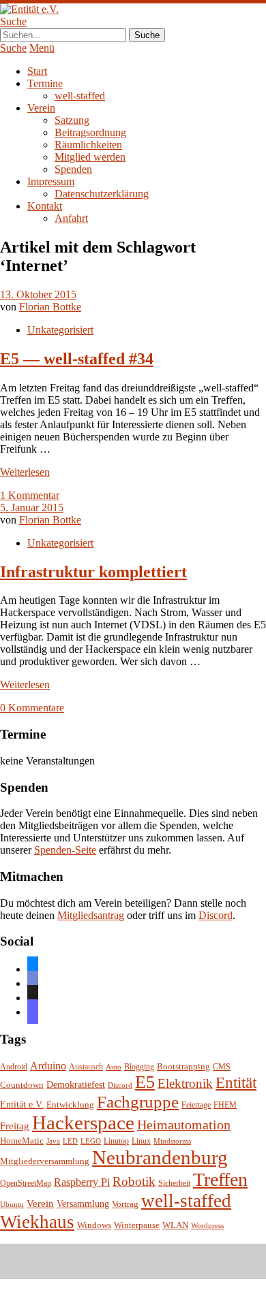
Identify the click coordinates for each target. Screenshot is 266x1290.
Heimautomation (184, 1124)
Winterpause (137, 1225)
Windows (94, 1225)
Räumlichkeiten (88, 144)
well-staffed (80, 95)
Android (13, 1067)
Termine (45, 83)
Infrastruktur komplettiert (93, 572)
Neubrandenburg (160, 1157)
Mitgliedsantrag (90, 915)
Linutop (116, 1141)
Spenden (73, 169)
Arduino (48, 1065)
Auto (113, 1067)
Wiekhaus (37, 1222)
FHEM (225, 1105)
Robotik (134, 1181)
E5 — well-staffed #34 (76, 359)
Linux (141, 1141)
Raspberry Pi (82, 1182)
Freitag (14, 1125)
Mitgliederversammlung (44, 1161)
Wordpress (207, 1225)
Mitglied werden (90, 157)
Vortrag (125, 1204)
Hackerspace (83, 1122)
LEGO (90, 1141)
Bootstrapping (183, 1066)
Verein (41, 108)
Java (53, 1141)
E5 (145, 1082)
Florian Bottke (50, 306)
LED (70, 1141)
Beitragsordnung (90, 132)
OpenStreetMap (25, 1183)
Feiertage (196, 1105)
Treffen (220, 1179)
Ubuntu (12, 1204)
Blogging (139, 1067)
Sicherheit (174, 1183)
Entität (236, 1082)
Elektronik (185, 1083)
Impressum (50, 181)
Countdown (22, 1085)
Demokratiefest (75, 1085)
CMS (222, 1067)
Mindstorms (172, 1141)
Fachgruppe (138, 1102)
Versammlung (83, 1204)
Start (37, 71)
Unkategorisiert (60, 330)
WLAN (175, 1225)
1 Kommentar (29, 495)
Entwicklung (70, 1105)
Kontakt (44, 206)
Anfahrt (71, 218)
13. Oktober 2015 (38, 294)
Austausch (86, 1067)
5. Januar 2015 (31, 507)
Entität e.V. (22, 1104)
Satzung (72, 120)
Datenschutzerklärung (102, 193)
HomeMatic (22, 1141)
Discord (215, 915)
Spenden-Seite (65, 850)
